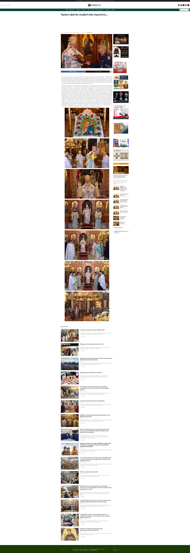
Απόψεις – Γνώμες (95, 0)
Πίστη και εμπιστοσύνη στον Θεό (89, 472)
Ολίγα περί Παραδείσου (122, 223)
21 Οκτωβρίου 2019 (83, 32)
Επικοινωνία (80, 549)
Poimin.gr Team (89, 32)
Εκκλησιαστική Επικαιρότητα (75, 32)
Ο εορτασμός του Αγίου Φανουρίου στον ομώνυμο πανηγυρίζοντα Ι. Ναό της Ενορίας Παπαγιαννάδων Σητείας (94, 388)
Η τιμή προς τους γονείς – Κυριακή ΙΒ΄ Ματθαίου (124, 206)
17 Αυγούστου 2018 (123, 224)
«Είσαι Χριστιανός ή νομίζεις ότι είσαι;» (124, 211)
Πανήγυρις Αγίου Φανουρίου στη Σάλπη (91, 372)
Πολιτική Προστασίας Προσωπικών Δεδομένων (97, 549)
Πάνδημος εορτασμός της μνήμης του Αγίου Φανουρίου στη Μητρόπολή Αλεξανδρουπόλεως (96, 359)
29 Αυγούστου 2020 (123, 202)
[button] (119, 135)
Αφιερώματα (108, 0)
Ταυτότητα (74, 549)
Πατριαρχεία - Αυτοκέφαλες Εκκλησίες (68, 386)
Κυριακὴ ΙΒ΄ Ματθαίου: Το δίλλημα (124, 195)
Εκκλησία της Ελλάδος (65, 32)
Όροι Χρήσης (85, 549)
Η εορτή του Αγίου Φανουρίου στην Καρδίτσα (92, 401)
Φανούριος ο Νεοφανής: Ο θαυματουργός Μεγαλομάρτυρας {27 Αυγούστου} (91, 529)
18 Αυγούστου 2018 (123, 219)
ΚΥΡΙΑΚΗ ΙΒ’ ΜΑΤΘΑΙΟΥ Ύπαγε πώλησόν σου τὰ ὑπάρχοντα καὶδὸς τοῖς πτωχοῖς (123, 188)
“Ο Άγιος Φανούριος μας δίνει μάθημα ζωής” (92, 330)
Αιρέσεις (112, 0)
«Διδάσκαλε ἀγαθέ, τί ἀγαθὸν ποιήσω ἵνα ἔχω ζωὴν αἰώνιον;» (124, 200)
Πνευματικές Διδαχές (101, 0)
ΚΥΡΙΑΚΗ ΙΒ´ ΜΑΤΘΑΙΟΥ (118, 227)
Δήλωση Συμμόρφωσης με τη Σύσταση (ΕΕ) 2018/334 (88, 550)
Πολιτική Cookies (75, 550)
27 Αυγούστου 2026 (84, 331)
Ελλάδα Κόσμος (64, 429)
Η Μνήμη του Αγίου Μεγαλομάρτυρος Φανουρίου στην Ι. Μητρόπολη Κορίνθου (95, 415)
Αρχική (78, 0)
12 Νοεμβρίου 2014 (118, 228)
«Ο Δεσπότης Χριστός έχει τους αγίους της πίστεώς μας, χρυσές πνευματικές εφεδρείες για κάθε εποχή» (95, 501)
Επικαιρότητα (81, 0)
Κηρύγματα (90, 0)
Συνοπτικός (86, 0)
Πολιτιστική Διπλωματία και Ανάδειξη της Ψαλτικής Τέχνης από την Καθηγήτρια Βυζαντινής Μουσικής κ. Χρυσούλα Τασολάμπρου (94, 430)
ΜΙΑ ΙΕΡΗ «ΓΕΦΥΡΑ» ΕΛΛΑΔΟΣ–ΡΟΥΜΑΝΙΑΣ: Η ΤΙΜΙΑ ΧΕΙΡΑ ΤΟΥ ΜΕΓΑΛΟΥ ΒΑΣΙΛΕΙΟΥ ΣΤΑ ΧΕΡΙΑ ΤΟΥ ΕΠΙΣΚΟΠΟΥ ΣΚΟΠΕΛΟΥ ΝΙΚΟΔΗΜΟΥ (95, 445)
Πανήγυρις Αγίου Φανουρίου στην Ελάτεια (92, 344)
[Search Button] (188, 10)
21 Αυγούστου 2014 (117, 233)
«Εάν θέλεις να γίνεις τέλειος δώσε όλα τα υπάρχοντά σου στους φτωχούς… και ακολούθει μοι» (120, 176)
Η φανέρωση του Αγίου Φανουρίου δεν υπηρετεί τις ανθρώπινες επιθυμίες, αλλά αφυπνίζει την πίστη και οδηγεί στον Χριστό (95, 516)
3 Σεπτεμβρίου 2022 (117, 178)
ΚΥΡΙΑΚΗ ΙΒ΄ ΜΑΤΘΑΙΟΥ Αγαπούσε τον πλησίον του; (121, 232)
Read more (83, 336)
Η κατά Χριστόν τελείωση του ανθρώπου (123, 217)
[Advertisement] (95, 24)
